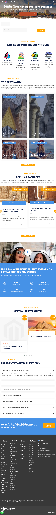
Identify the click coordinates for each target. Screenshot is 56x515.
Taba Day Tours (12, 480)
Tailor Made (20, 501)
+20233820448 (43, 446)
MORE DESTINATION (28, 164)
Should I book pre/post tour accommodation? (16, 407)
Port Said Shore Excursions (31, 458)
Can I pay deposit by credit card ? (12, 395)
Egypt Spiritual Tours (4, 483)
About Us (35, 500)
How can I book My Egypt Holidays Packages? (16, 370)
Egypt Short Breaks (4, 457)
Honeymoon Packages (4, 461)
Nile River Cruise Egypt (23, 445)
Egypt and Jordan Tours (4, 469)
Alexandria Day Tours (13, 464)
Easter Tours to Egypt (4, 473)
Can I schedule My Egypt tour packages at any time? (17, 401)
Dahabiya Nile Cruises (23, 449)
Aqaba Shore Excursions (32, 453)
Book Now (34, 224)
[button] (54, 6)
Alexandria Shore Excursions (31, 464)
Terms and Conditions (7, 501)
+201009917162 (43, 443)
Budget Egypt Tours (4, 453)
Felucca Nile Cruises (22, 457)
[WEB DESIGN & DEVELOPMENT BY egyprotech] (48, 513)
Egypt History (22, 500)
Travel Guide (5, 500)
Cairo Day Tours (9, 96)
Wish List (20, 225)
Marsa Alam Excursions (13, 476)
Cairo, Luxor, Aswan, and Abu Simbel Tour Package (12, 210)
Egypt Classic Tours (4, 445)
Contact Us (41, 500)
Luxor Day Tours (37, 96)
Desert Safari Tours (4, 487)
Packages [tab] (14, 24)
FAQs (14, 501)
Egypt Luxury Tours (4, 449)
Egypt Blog (29, 500)
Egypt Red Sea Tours (4, 465)
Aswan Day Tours (10, 142)
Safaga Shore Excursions (32, 445)
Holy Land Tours (3, 491)
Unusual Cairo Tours (13, 452)
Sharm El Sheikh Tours (14, 472)
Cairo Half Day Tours (13, 448)
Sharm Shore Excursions (32, 449)
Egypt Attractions (13, 500)
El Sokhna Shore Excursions (31, 469)
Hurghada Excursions (38, 142)
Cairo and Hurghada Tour (41, 336)
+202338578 (42, 448)
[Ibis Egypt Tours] (9, 6)
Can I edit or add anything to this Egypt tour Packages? (19, 383)
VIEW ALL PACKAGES (28, 235)
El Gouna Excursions (12, 488)
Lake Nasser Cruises (23, 453)
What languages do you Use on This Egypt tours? (17, 389)
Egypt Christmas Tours (3, 478)
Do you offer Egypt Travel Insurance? (13, 413)
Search (41, 30)
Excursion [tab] (6, 24)
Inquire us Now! (48, 425)
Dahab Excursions (12, 484)
